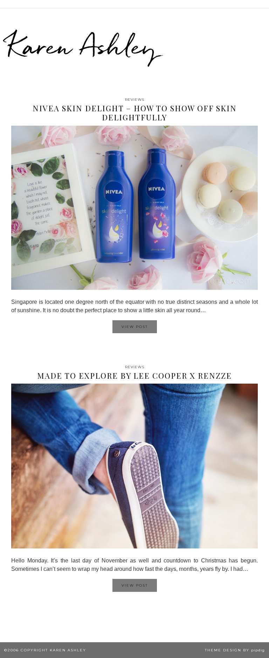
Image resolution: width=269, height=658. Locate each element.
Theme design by (235, 650)
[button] (264, 4)
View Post (135, 326)
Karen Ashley (82, 46)
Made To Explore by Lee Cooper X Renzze (134, 375)
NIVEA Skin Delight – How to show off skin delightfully (135, 112)
